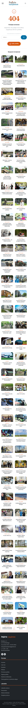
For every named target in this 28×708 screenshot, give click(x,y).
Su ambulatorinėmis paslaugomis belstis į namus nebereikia (21, 194)
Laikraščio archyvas (5, 688)
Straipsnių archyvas (5, 695)
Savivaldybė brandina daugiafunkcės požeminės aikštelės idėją (7, 225)
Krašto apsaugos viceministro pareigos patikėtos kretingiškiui (7, 177)
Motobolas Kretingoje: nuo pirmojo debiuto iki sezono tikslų (21, 333)
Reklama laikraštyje (5, 692)
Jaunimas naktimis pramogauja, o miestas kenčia (7, 488)
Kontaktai (3, 667)
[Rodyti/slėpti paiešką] (25, 3)
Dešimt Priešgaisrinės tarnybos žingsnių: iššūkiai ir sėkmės (7, 566)
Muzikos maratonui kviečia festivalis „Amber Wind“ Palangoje (21, 472)
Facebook (3, 662)
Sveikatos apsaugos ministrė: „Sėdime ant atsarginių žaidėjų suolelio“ (7, 472)
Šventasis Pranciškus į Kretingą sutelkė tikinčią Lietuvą (20, 161)
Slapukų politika (4, 674)
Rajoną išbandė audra (21, 65)
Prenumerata (4, 690)
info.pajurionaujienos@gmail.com (8, 646)
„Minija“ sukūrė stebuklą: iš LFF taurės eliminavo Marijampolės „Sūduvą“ (7, 441)
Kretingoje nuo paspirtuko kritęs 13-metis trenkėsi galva (7, 145)
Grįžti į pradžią (15, 43)
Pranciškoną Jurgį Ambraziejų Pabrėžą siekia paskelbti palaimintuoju (21, 488)
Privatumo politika (5, 672)
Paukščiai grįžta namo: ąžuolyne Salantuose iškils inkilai (21, 597)
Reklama (3, 669)
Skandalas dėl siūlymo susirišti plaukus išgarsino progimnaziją (21, 364)
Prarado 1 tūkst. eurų (7, 535)
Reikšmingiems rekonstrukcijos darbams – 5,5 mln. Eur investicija (21, 225)
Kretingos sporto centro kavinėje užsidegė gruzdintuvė (7, 271)
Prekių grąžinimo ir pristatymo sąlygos (9, 679)
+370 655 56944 (12, 644)
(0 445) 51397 (6, 644)
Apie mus (3, 665)
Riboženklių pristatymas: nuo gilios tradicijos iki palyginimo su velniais (21, 82)
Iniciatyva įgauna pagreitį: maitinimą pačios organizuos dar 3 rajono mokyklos (7, 597)
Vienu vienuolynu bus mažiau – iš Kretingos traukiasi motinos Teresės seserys (21, 114)
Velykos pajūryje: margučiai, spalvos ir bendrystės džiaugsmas (21, 520)
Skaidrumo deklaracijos (6, 676)
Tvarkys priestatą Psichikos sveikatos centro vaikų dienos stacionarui (7, 317)
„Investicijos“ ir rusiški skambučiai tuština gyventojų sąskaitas (7, 504)
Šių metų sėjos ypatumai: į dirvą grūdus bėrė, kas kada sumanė (21, 410)
